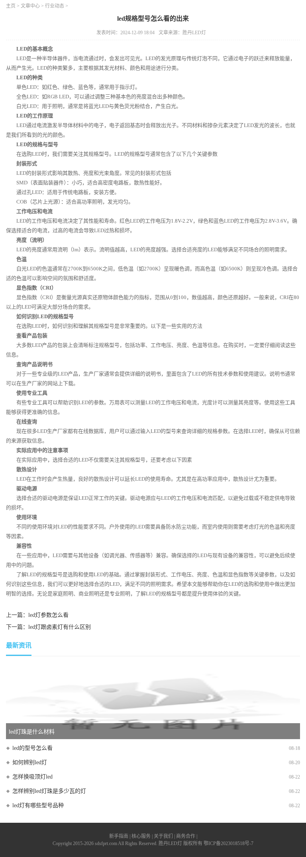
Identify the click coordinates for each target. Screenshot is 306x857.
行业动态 (54, 6)
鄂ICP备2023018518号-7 (228, 843)
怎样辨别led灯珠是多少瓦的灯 (49, 791)
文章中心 (30, 6)
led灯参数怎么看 (48, 615)
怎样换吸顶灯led (32, 777)
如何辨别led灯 (29, 762)
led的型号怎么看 (32, 748)
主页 (11, 6)
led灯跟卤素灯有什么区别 (59, 627)
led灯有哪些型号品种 (38, 805)
